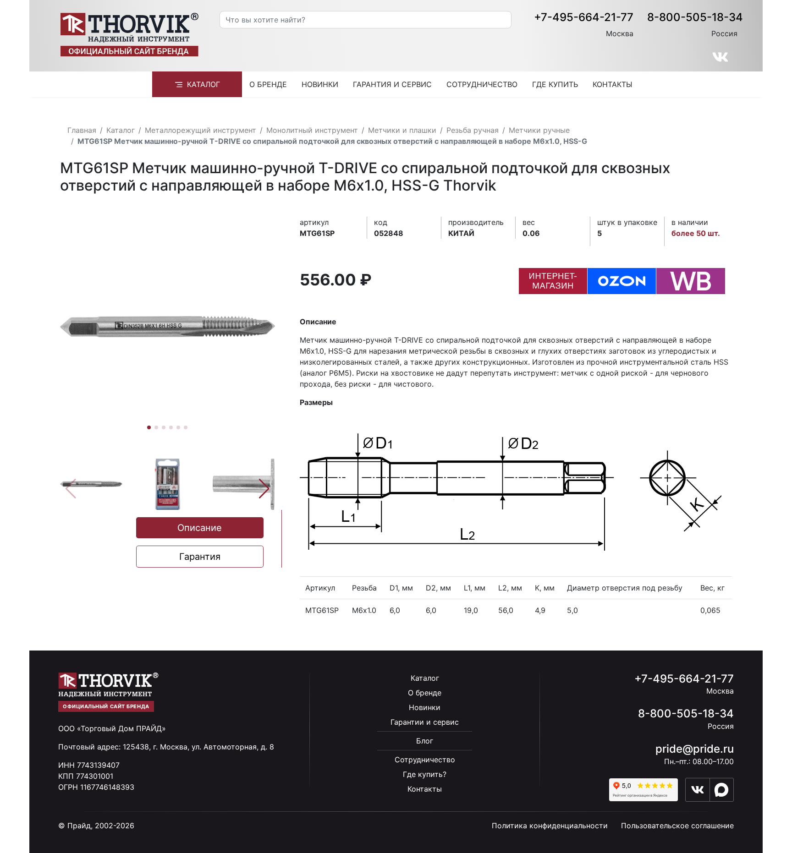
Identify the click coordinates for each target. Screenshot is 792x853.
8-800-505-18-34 (695, 17)
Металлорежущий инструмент (200, 130)
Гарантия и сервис (392, 84)
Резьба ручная (472, 130)
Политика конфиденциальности (550, 825)
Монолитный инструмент (312, 130)
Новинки (320, 84)
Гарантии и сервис (424, 722)
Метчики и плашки (402, 130)
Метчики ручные (539, 130)
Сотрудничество (481, 84)
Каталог (203, 84)
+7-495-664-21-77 (583, 17)
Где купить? (424, 774)
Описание (199, 527)
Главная (81, 130)
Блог (424, 740)
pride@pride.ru (694, 748)
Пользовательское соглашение (677, 825)
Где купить (555, 84)
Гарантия (199, 556)
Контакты (612, 84)
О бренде (268, 84)
